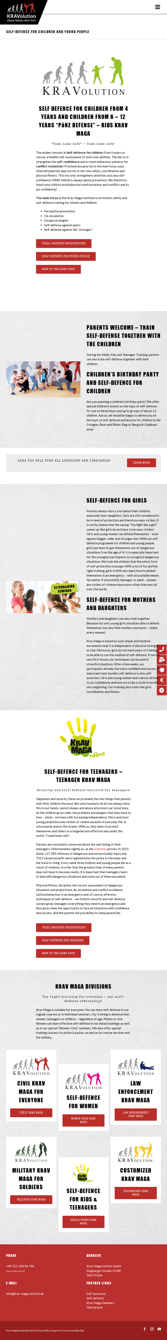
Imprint (56, 1330)
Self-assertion (96, 1293)
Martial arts (95, 1307)
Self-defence (95, 1298)
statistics (100, 849)
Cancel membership (73, 1330)
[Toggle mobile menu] (158, 7)
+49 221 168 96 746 (20, 1266)
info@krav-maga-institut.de (25, 1293)
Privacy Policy (43, 1330)
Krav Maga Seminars (100, 1303)
